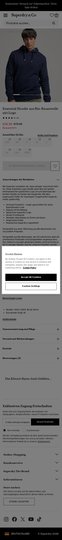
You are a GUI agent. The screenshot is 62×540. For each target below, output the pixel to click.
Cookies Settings (31, 286)
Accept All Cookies (31, 277)
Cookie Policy (29, 268)
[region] (31, 270)
